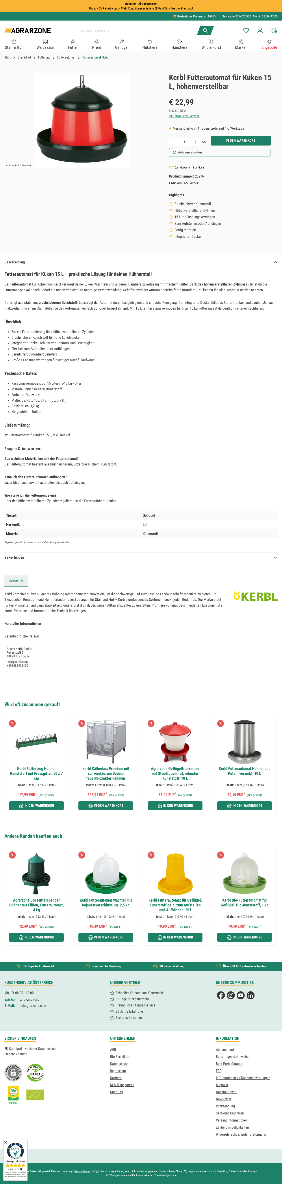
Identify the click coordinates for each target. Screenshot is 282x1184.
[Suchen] (205, 30)
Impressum (118, 1071)
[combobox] (139, 30)
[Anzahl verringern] (173, 142)
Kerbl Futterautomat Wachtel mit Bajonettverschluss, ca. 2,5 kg (106, 902)
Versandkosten (82, 1171)
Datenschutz (119, 1064)
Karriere (116, 1078)
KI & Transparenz (122, 1085)
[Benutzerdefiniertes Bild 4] (35, 1095)
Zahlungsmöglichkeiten (232, 1127)
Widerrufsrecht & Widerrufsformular (241, 1134)
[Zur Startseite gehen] (27, 30)
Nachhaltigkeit (226, 1092)
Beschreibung (14, 262)
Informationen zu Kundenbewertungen (243, 1078)
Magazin (222, 1085)
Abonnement (225, 1050)
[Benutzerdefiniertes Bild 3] (13, 1095)
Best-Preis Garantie (229, 1064)
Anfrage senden (190, 152)
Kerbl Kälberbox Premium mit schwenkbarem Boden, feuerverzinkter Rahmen (105, 773)
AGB (113, 1050)
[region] (82, 120)
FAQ (219, 1071)
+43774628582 (241, 16)
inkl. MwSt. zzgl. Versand (184, 116)
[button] (9, 760)
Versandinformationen (232, 1120)
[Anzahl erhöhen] (195, 142)
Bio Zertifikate (120, 1057)
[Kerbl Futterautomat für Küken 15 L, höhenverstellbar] (82, 120)
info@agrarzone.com (31, 1006)
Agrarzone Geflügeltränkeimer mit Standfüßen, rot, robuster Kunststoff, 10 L (175, 773)
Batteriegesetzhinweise (232, 1057)
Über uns (116, 1092)
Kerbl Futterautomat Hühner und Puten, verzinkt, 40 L (245, 771)
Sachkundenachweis (230, 1113)
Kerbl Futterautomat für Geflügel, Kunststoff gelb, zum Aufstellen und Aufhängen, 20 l (175, 905)
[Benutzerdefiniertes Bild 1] (35, 1073)
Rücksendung (225, 1106)
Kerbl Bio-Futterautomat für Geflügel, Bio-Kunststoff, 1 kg (245, 902)
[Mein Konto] (260, 30)
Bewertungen (14, 557)
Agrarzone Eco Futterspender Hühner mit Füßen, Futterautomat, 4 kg (36, 905)
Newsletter (223, 1099)
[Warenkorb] (273, 30)
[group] (39, 765)
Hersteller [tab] (16, 581)
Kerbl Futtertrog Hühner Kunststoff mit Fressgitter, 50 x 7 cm (36, 773)
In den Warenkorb (241, 140)
